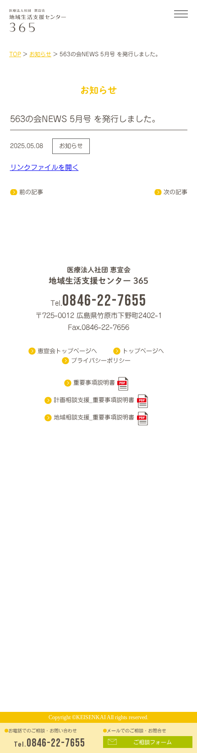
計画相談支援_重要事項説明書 (94, 400)
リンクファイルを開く (44, 167)
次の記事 (175, 192)
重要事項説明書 (94, 383)
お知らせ (71, 146)
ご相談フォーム (152, 742)
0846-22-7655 (56, 743)
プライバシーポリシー (101, 361)
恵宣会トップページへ (67, 351)
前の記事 (31, 192)
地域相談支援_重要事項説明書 (94, 417)
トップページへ (143, 351)
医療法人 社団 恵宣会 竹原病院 (50, 18)
